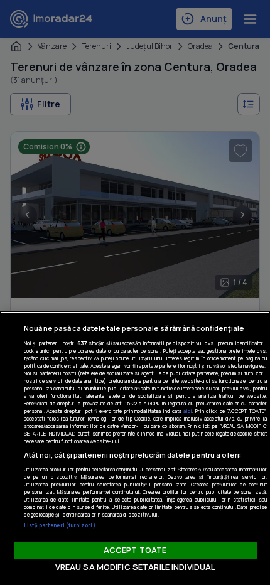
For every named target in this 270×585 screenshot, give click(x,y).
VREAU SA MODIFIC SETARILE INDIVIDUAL (135, 566)
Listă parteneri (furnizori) (59, 525)
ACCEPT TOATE (135, 549)
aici (187, 410)
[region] (135, 448)
